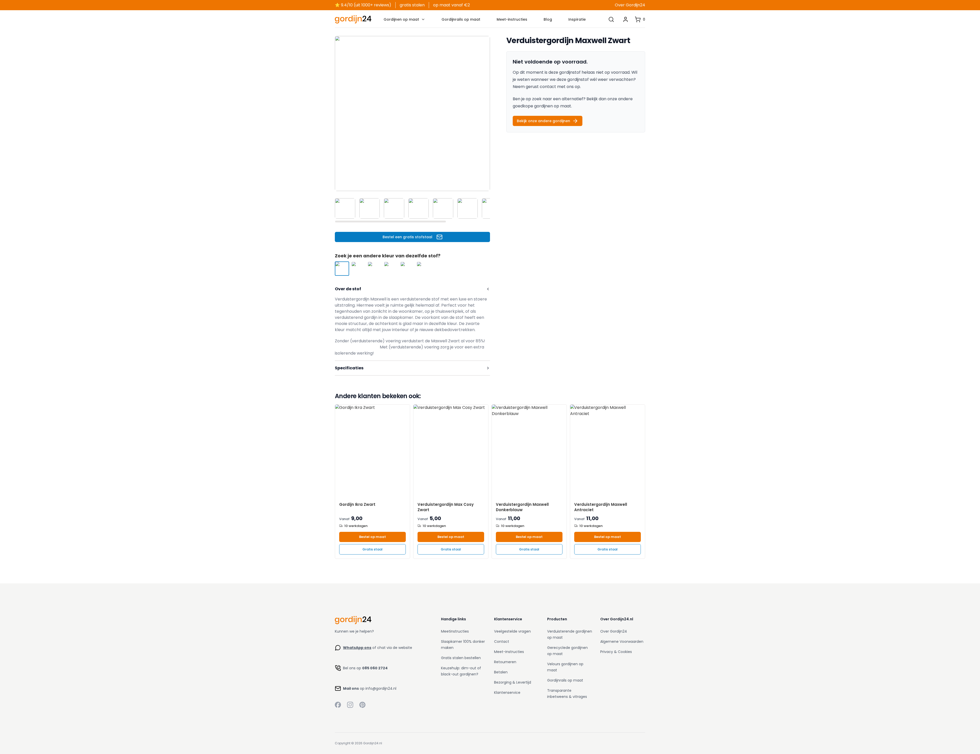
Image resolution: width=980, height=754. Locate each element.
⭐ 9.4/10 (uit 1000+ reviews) (363, 5)
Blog (548, 19)
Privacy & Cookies (616, 651)
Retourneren (505, 661)
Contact (501, 641)
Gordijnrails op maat (461, 19)
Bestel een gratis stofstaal (407, 237)
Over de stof (348, 289)
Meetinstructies (455, 631)
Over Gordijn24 (630, 5)
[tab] (345, 208)
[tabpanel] (412, 113)
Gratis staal (372, 549)
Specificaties (349, 368)
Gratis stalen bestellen (461, 657)
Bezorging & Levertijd (512, 682)
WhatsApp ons (357, 647)
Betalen (501, 672)
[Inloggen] (625, 19)
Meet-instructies (512, 19)
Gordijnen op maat (401, 19)
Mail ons (351, 688)
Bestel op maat (372, 536)
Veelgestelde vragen (512, 631)
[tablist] (412, 208)
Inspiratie (577, 19)
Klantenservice (507, 692)
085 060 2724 (375, 668)
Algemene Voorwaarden (621, 641)
